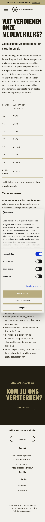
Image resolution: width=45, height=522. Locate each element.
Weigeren (23, 308)
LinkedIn (22, 479)
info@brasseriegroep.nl (22, 467)
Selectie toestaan (22, 301)
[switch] (38, 261)
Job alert (22, 438)
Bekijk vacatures (23, 407)
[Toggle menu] (6, 9)
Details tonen (32, 286)
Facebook (22, 490)
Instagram (22, 484)
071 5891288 (22, 464)
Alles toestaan (22, 293)
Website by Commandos (22, 511)
